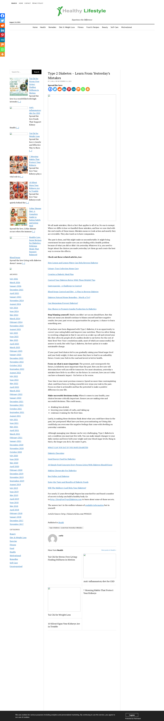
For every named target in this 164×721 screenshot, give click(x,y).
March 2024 (15, 318)
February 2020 (16, 470)
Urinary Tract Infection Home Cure (63, 268)
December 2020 (16, 444)
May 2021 (14, 426)
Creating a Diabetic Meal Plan (61, 274)
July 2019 (14, 488)
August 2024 (15, 304)
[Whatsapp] (83, 89)
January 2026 (15, 286)
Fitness (81, 27)
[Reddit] (60, 89)
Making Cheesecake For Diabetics (62, 470)
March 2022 (15, 390)
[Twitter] (55, 89)
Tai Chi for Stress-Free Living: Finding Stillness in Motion (62, 558)
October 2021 (16, 408)
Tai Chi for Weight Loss (59, 614)
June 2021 (14, 423)
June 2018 (14, 502)
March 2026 (15, 282)
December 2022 (16, 358)
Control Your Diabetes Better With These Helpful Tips (71, 280)
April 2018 (14, 509)
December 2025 (16, 289)
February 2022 (16, 394)
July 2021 (14, 419)
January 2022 (15, 398)
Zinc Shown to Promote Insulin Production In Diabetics (72, 309)
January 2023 (15, 354)
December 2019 (16, 473)
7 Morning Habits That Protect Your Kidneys (98, 592)
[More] (88, 89)
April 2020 (14, 466)
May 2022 (14, 383)
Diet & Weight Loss (67, 27)
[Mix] (78, 89)
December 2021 (16, 401)
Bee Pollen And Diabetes (58, 476)
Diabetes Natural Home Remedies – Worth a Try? (69, 297)
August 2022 (15, 372)
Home (21, 3)
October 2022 (16, 365)
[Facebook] (50, 89)
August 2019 (15, 484)
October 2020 (16, 452)
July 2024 (14, 307)
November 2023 (17, 325)
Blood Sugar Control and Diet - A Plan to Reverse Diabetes (73, 291)
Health (43, 27)
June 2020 (14, 459)
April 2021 (14, 430)
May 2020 (14, 463)
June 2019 (14, 491)
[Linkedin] (64, 89)
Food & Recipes (92, 27)
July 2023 (14, 333)
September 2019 (17, 481)
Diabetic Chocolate (56, 453)
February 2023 (16, 351)
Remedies (52, 27)
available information (94, 505)
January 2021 (15, 441)
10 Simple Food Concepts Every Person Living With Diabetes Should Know (80, 464)
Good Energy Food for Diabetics (61, 459)
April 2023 (14, 343)
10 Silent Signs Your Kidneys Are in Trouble (64, 625)
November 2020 (17, 448)
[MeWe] (74, 89)
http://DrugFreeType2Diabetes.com (66, 499)
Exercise (13, 541)
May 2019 (14, 495)
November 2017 (17, 524)
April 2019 (14, 499)
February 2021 (16, 437)
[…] (19, 101)
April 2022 (14, 387)
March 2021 (15, 434)
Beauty (105, 27)
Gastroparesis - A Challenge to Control (65, 286)
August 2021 (15, 416)
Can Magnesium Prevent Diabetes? (63, 303)
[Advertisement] (82, 49)
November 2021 (17, 405)
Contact (27, 3)
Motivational (126, 27)
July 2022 (14, 376)
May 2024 (14, 315)
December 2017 (16, 520)
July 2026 (14, 279)
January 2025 (15, 297)
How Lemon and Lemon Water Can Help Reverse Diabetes (73, 262)
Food (12, 548)
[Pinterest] (69, 89)
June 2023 (14, 336)
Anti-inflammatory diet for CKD (99, 581)
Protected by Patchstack (133, 718)
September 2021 (17, 412)
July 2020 (14, 455)
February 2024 (16, 322)
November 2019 (17, 477)
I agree (132, 715)
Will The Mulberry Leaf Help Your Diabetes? (67, 488)
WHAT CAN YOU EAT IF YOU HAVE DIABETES (68, 447)
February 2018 (16, 513)
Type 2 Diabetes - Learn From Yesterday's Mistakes (65, 528)
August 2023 (15, 329)
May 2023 (14, 340)
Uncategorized (16, 566)
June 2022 (14, 380)
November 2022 (17, 361)
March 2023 (15, 347)
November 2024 (17, 300)
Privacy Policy (37, 3)
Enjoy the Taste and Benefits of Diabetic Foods (68, 482)
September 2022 (17, 369)
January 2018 (15, 517)
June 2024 (14, 311)
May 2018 (14, 506)
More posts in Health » (108, 550)
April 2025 (14, 293)
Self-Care (114, 27)
